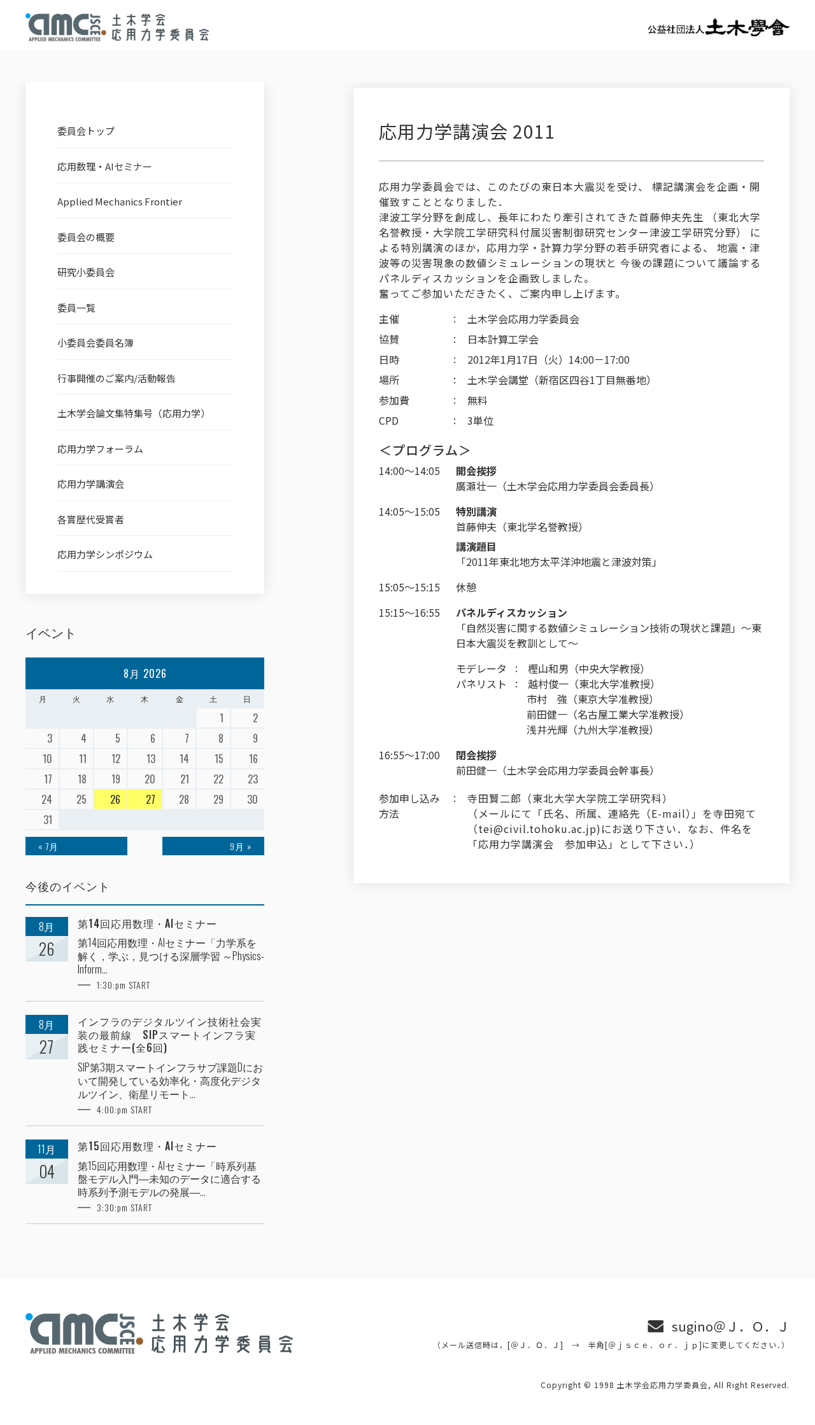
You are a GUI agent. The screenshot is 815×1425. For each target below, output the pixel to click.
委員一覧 (76, 307)
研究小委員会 (86, 272)
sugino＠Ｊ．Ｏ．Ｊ (731, 1326)
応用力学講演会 (90, 483)
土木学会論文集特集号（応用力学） (133, 413)
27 (150, 799)
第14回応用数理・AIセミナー (147, 923)
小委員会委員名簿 (95, 342)
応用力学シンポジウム (105, 554)
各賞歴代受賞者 (90, 519)
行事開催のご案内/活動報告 (116, 378)
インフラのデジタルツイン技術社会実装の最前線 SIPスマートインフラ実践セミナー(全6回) (170, 1034)
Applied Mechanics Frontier (119, 201)
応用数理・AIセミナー (104, 166)
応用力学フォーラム (100, 448)
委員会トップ (86, 130)
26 (115, 799)
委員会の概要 (86, 237)
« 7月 (48, 846)
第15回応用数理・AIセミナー (147, 1146)
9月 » (241, 846)
